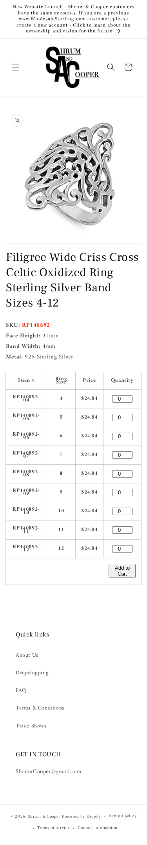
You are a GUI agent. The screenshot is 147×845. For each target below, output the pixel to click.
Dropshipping (32, 673)
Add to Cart (122, 571)
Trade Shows (31, 726)
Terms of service (53, 828)
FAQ (21, 690)
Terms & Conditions (40, 708)
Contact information (97, 828)
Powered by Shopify (81, 816)
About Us (27, 655)
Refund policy (122, 816)
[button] (15, 67)
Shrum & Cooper (44, 816)
